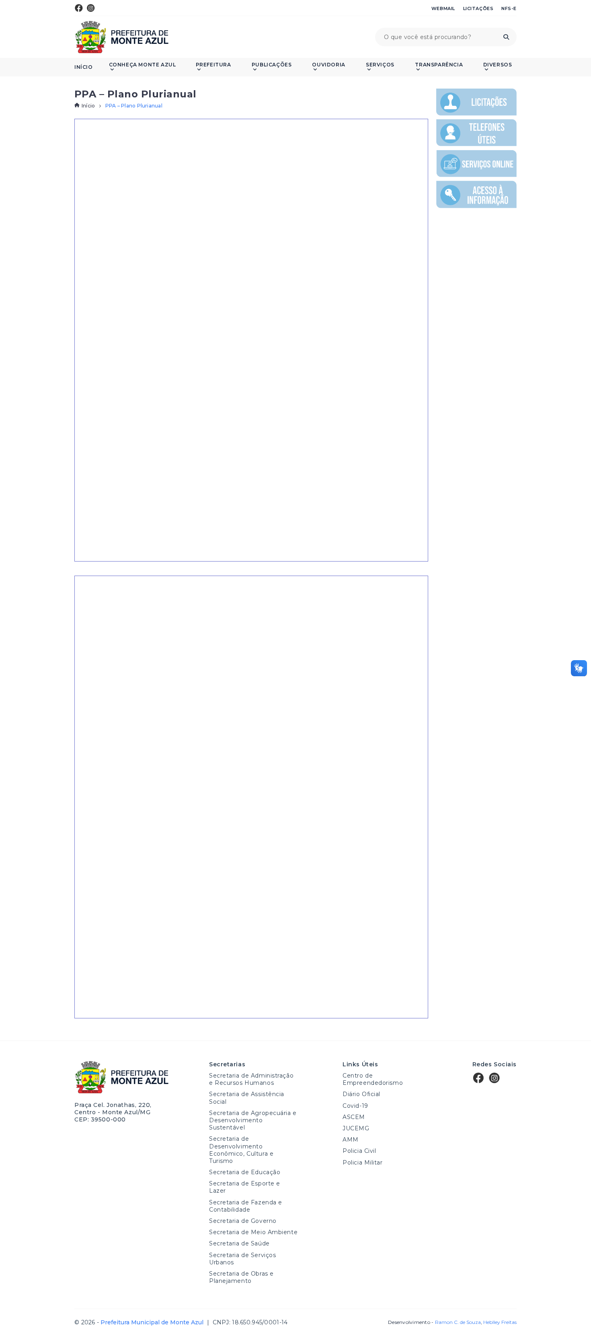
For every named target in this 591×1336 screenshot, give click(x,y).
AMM (351, 1139)
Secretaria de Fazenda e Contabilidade (245, 1206)
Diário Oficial (361, 1094)
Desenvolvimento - (434, 1322)
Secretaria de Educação (244, 1172)
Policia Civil (359, 1150)
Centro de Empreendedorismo (373, 1079)
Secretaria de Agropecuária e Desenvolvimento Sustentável (253, 1120)
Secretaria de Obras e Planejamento (241, 1277)
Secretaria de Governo (243, 1220)
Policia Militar (362, 1162)
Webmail (443, 8)
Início (83, 67)
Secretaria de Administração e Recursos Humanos (251, 1079)
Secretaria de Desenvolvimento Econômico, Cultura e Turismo (241, 1150)
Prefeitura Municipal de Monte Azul (121, 37)
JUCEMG (356, 1128)
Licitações (478, 8)
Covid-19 (355, 1105)
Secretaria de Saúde (239, 1243)
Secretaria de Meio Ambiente (253, 1232)
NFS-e (509, 8)
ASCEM (354, 1117)
